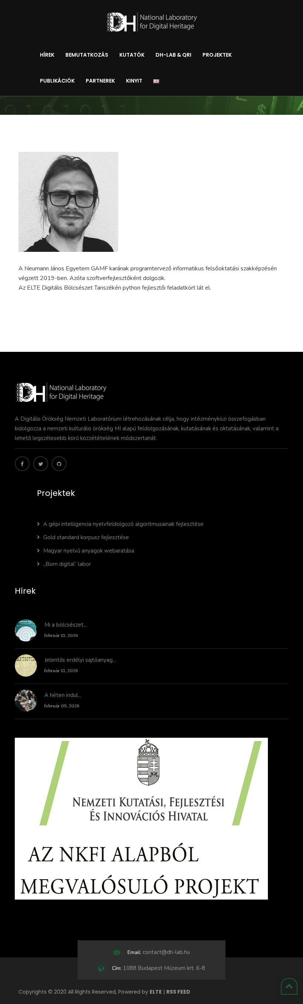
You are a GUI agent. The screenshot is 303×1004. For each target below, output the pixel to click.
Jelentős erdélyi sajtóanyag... (80, 660)
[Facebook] (22, 463)
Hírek (47, 55)
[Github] (59, 463)
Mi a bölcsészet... (65, 624)
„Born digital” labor (67, 564)
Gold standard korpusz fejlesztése (86, 537)
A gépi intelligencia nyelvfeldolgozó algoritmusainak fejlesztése (123, 524)
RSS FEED (178, 991)
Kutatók (131, 55)
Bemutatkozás (86, 55)
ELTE (156, 991)
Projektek (217, 55)
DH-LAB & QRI (173, 55)
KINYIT (134, 80)
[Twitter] (40, 463)
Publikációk (57, 80)
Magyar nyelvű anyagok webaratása (88, 550)
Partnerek (100, 80)
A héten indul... (62, 695)
